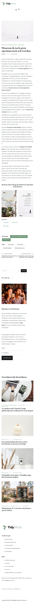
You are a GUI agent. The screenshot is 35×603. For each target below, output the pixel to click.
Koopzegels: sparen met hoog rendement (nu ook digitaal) (25, 255)
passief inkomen (7, 248)
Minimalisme (21, 44)
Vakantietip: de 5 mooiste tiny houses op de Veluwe (9, 255)
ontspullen (20, 244)
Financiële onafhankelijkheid (9, 44)
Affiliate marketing (10, 560)
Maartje (4, 54)
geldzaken (11, 244)
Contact (7, 563)
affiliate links (17, 589)
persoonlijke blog (19, 248)
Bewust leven (8, 539)
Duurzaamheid (5, 506)
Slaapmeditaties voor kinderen (13, 572)
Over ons (7, 569)
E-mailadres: (5, 353)
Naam (3, 348)
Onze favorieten (9, 566)
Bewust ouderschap (10, 542)
